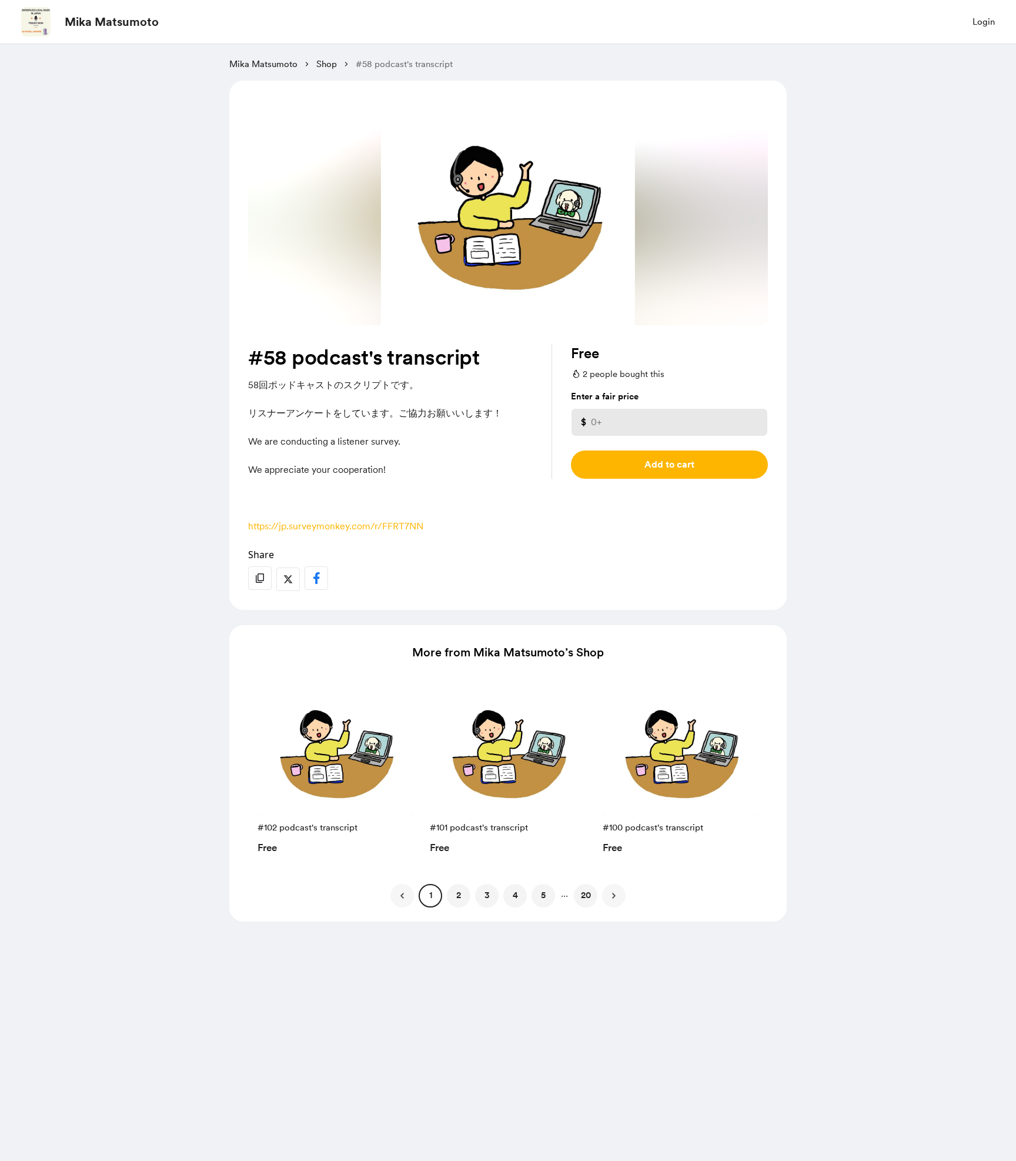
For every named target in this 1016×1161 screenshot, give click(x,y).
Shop (326, 64)
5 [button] (543, 895)
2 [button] (458, 895)
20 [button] (586, 895)
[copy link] (260, 578)
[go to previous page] (402, 896)
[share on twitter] (288, 579)
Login (983, 21)
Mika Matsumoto (112, 22)
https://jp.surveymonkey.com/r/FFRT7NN (335, 526)
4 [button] (515, 895)
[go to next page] (614, 896)
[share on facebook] (316, 578)
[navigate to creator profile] (36, 21)
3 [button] (487, 895)
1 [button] (430, 895)
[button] (335, 773)
